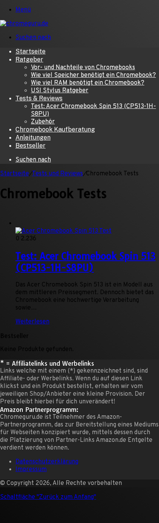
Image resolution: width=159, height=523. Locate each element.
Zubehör (43, 122)
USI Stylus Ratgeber (59, 91)
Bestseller (30, 145)
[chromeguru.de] (24, 24)
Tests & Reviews (39, 98)
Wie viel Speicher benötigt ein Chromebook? (93, 75)
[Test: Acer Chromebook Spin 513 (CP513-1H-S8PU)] (87, 222)
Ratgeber (29, 59)
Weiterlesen (32, 322)
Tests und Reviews (57, 174)
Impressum (31, 469)
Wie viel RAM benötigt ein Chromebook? (87, 83)
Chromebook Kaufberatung (55, 129)
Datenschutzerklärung (46, 462)
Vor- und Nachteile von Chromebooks (83, 68)
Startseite (30, 51)
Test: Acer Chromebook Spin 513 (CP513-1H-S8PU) (85, 261)
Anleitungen (33, 137)
